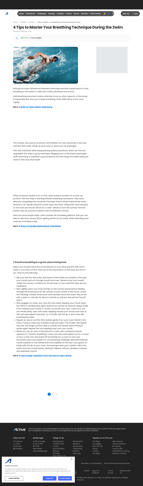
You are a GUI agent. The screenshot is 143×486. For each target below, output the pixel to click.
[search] (113, 14)
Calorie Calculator (119, 444)
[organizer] (109, 14)
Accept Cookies (65, 478)
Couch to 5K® (38, 444)
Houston (96, 451)
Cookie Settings (14, 478)
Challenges (41, 14)
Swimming (76, 453)
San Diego (96, 441)
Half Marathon (78, 441)
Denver (95, 449)
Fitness (69, 14)
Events (21, 14)
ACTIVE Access (110, 472)
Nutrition (84, 14)
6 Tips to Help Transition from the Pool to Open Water (45, 355)
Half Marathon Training (121, 451)
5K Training (116, 446)
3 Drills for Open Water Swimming (35, 107)
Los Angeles (97, 444)
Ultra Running (77, 446)
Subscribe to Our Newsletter (91, 463)
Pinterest (18, 446)
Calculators (30, 14)
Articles (31, 22)
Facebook (18, 441)
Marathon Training (119, 453)
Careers (87, 471)
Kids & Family (95, 14)
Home (15, 22)
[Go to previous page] (45, 394)
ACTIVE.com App (39, 441)
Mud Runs (76, 451)
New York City (98, 446)
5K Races (56, 451)
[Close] (71, 459)
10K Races (56, 453)
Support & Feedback (95, 472)
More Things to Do (59, 456)
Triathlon (60, 14)
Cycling (55, 446)
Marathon (76, 444)
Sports (76, 14)
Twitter (17, 444)
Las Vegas (96, 453)
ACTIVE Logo (17, 429)
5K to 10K (36, 446)
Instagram (19, 449)
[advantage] (105, 14)
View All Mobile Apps (40, 451)
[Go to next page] (56, 394)
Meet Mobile (37, 449)
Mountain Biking (58, 449)
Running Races (58, 441)
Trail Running (77, 449)
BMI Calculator (118, 441)
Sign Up (126, 14)
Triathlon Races (58, 444)
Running (51, 14)
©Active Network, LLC (87, 478)
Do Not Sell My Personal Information (117, 463)
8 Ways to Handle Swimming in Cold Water (40, 226)
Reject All (49, 478)
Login (135, 14)
